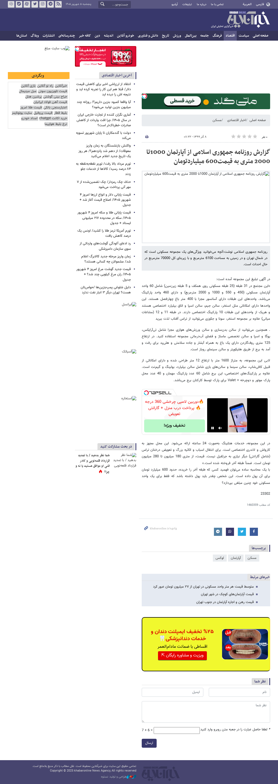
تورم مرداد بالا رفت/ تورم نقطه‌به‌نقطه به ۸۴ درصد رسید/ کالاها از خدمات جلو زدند (103, 169)
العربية (247, 4)
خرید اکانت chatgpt (53, 118)
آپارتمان (236, 558)
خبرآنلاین (240, 20)
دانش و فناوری (148, 36)
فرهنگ (217, 36)
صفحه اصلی (260, 36)
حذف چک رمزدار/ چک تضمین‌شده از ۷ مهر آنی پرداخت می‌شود (104, 184)
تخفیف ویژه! (174, 425)
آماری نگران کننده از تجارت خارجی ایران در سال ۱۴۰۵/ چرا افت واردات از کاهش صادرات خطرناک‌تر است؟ (104, 120)
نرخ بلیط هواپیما (56, 124)
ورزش (177, 36)
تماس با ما (217, 4)
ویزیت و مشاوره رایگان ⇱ (182, 655)
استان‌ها (21, 36)
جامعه (204, 36)
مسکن (217, 120)
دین (97, 36)
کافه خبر (85, 36)
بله (19, 4)
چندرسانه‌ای (66, 36)
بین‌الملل (191, 36)
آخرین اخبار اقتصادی (117, 75)
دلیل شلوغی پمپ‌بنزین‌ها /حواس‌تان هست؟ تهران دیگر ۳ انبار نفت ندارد (106, 290)
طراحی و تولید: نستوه (114, 777)
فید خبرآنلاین (58, 4)
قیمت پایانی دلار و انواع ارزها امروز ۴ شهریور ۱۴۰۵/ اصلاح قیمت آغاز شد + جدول (105, 200)
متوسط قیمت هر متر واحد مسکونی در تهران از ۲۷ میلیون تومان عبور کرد (203, 586)
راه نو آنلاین (45, 86)
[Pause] (212, 428)
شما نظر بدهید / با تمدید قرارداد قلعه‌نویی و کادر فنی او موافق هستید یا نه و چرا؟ (92, 464)
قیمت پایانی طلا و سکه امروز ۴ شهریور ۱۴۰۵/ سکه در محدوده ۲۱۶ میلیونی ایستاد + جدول (104, 218)
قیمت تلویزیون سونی (52, 91)
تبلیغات (187, 4)
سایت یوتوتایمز (22, 113)
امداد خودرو (29, 118)
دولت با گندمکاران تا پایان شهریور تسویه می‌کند (103, 135)
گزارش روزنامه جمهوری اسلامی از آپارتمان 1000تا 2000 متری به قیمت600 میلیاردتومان (208, 157)
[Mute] (220, 428)
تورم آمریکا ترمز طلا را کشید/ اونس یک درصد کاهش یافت (104, 233)
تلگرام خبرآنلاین (50, 4)
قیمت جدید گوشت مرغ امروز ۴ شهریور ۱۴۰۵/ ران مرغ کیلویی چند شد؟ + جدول (103, 274)
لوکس (220, 558)
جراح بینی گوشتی (55, 96)
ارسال (149, 743)
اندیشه (108, 36)
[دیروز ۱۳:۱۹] (124, 461)
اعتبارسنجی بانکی (55, 107)
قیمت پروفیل (43, 113)
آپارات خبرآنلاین (27, 4)
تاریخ (165, 36)
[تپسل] (144, 96)
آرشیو (175, 4)
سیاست (244, 36)
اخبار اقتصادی (236, 120)
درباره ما (201, 4)
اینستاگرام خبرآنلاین (42, 4)
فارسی (260, 4)
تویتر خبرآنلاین (34, 4)
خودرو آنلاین (125, 36)
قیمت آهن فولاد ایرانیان (50, 102)
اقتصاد (230, 36)
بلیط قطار (60, 113)
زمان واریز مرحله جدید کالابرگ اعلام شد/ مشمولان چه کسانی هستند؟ (106, 259)
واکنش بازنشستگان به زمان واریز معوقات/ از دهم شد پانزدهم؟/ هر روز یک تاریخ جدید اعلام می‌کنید (104, 151)
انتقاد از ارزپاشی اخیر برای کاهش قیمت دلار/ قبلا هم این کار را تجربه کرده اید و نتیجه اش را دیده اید (103, 89)
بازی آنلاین (28, 86)
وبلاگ (35, 36)
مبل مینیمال (27, 91)
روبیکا (11, 4)
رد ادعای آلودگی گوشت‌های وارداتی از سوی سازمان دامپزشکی (105, 246)
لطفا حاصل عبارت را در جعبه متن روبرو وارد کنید (235, 729)
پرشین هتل (33, 96)
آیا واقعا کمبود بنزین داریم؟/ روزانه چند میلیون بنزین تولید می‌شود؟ (104, 104)
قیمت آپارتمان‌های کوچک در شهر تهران (227, 594)
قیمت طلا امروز (31, 107)
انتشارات (49, 36)
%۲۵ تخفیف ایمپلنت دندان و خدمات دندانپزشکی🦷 (182, 635)
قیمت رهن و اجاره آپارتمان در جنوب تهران (225, 602)
